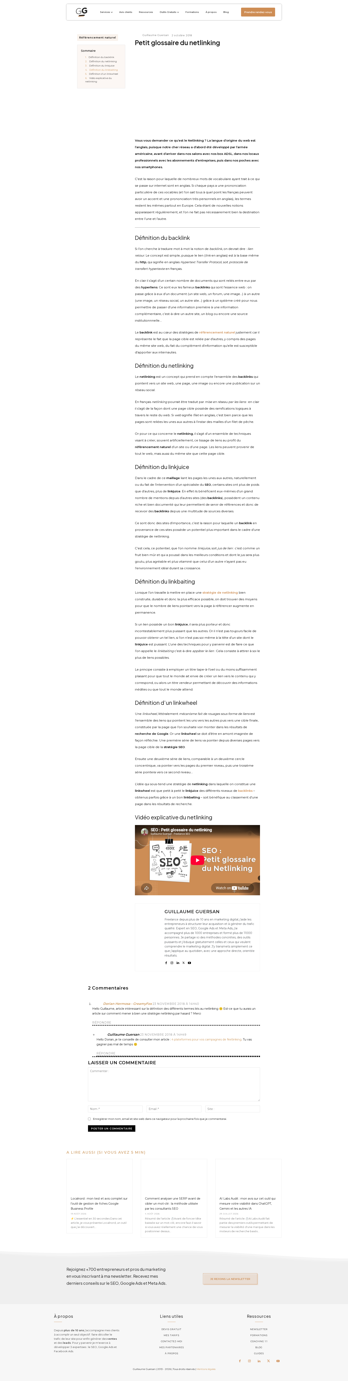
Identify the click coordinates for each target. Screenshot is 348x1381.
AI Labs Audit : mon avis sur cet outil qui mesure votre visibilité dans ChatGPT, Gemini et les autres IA (248, 1203)
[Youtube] (189, 962)
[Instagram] (171, 962)
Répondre (101, 1022)
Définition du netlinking (103, 61)
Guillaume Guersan (155, 35)
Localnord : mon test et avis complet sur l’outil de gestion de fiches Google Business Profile (99, 1203)
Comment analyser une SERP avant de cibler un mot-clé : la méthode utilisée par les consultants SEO (172, 1203)
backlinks (245, 791)
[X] (183, 962)
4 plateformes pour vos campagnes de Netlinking (206, 1039)
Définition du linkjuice (101, 65)
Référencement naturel (97, 37)
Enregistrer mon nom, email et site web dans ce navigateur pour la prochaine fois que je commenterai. (160, 1118)
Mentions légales (206, 1369)
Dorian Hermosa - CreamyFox (127, 1004)
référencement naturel (217, 332)
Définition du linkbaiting (103, 69)
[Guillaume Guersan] (138, 35)
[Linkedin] (177, 962)
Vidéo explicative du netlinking (98, 80)
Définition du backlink (101, 57)
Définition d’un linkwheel (103, 73)
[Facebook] (166, 962)
